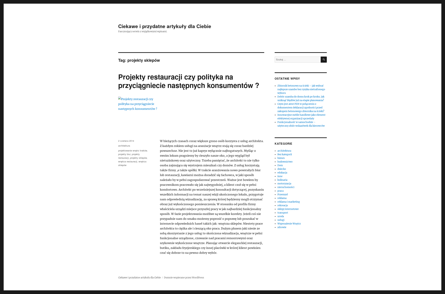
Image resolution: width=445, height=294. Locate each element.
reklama (281, 198)
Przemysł (282, 194)
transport (282, 212)
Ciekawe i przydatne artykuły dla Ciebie (164, 26)
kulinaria (282, 179)
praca (280, 190)
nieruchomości (285, 187)
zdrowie (281, 227)
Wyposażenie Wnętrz (289, 223)
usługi (280, 220)
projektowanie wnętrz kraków (132, 150)
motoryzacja (284, 183)
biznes (281, 158)
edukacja (282, 172)
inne (279, 176)
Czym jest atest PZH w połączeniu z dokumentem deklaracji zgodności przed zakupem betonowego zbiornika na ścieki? (300, 108)
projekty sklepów (138, 157)
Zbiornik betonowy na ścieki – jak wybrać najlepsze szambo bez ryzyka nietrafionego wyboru (301, 89)
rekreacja (282, 205)
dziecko (281, 169)
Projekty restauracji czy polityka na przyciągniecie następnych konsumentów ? (188, 81)
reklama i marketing (288, 201)
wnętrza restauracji (127, 161)
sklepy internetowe (288, 209)
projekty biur (124, 154)
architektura (124, 145)
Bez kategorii (284, 154)
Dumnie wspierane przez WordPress (184, 277)
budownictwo (285, 161)
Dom (280, 165)
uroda (280, 216)
